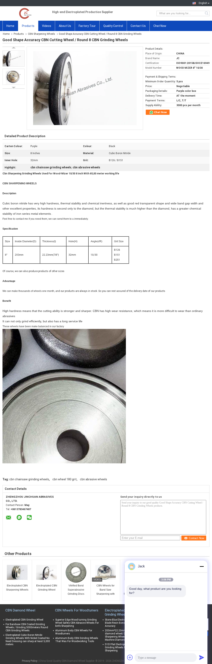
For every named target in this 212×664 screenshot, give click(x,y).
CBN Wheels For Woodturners (76, 610)
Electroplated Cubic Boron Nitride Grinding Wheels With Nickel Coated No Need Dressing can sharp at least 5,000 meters (28, 640)
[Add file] (130, 657)
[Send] (201, 657)
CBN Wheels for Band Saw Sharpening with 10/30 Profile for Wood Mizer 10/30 (105, 590)
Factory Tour (87, 26)
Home (10, 26)
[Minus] (201, 566)
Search (207, 13)
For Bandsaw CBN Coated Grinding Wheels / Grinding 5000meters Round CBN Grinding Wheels (27, 627)
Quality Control (113, 26)
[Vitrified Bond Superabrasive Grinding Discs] (75, 572)
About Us (65, 26)
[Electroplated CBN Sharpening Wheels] (17, 572)
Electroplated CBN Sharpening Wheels (17, 587)
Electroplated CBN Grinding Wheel (46, 587)
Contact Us (138, 26)
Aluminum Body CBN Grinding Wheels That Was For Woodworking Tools (76, 640)
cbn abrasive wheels (93, 479)
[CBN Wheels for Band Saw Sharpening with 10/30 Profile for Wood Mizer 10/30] (105, 572)
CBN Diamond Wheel (20, 610)
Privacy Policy (29, 660)
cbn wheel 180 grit (64, 479)
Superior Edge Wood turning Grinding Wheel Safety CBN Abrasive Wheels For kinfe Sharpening (77, 622)
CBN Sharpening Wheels (41, 33)
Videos (46, 26)
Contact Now (196, 538)
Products (28, 26)
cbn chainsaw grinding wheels (29, 479)
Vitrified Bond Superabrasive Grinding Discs (76, 589)
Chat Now (159, 26)
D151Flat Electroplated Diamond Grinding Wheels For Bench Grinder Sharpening (124, 647)
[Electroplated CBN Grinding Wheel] (46, 572)
